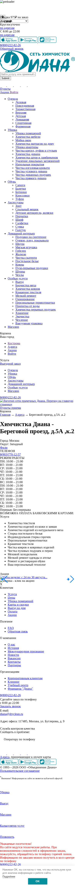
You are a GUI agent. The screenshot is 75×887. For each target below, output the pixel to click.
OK (38, 881)
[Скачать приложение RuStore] (47, 763)
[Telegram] (24, 753)
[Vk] (3, 753)
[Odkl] (10, 753)
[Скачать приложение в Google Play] (28, 763)
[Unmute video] (37, 9)
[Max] (31, 753)
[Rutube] (17, 753)
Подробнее (8, 876)
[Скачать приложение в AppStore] (9, 763)
